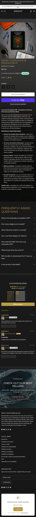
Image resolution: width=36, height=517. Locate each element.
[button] (5, 66)
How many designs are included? (13, 224)
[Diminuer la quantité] (3, 87)
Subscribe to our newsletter (8, 461)
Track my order (5, 444)
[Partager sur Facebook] (8, 77)
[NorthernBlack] (18, 11)
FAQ (2, 459)
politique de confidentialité (8, 446)
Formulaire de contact (7, 441)
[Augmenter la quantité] (13, 87)
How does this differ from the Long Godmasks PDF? (13, 243)
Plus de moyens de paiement (18, 104)
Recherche (4, 439)
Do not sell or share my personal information (13, 456)
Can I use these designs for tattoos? (14, 236)
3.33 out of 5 (22, 286)
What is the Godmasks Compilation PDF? (15, 218)
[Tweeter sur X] (6, 77)
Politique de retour (6, 449)
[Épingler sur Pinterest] (10, 77)
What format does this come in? (12, 250)
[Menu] (2, 11)
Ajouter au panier (18, 94)
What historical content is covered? (13, 230)
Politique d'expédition (7, 451)
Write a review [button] (18, 304)
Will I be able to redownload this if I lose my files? (16, 257)
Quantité (3, 83)
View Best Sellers (18, 397)
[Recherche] (5, 11)
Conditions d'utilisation (7, 454)
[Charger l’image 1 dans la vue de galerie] (18, 40)
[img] (5, 315)
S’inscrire (7, 482)
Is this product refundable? (10, 264)
